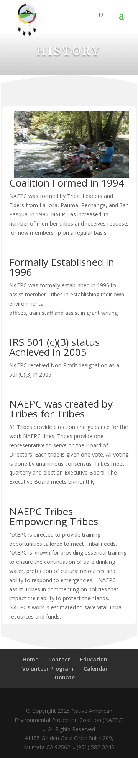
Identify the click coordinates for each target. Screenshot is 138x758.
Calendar (96, 668)
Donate (65, 677)
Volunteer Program (48, 668)
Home (30, 659)
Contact (59, 659)
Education (93, 659)
